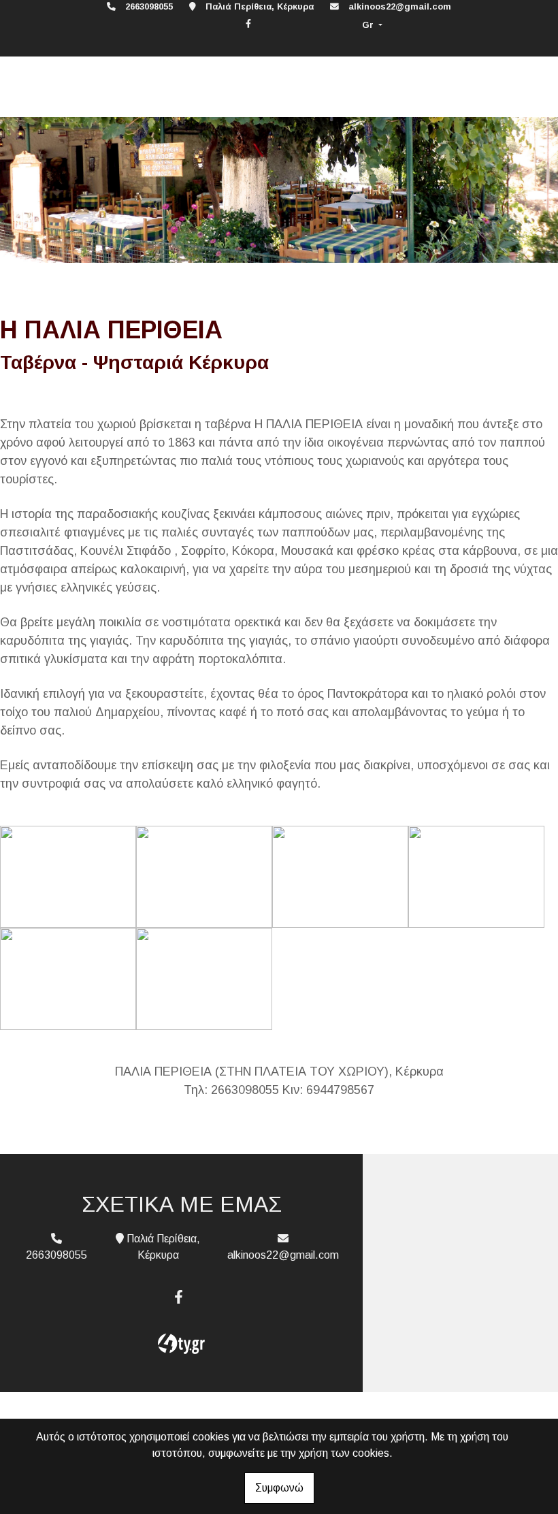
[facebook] (248, 23)
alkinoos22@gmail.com (399, 6)
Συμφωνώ (279, 1488)
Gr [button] (369, 25)
